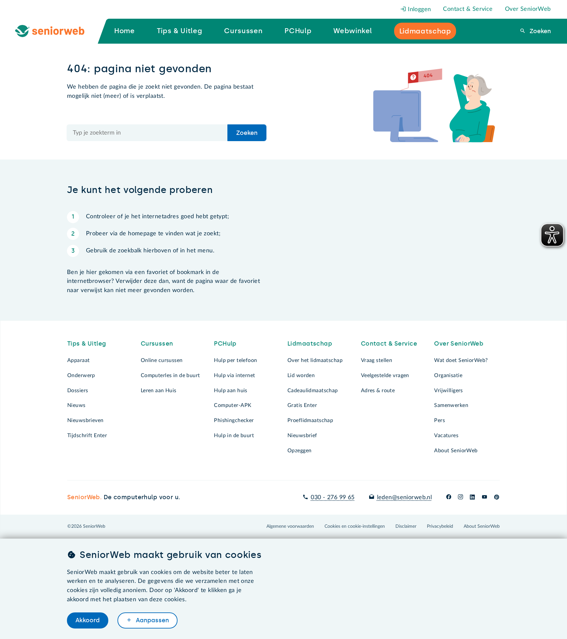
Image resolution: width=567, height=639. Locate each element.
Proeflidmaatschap (310, 420)
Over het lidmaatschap (315, 360)
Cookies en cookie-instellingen (355, 526)
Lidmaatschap (309, 343)
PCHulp (225, 343)
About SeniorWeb (455, 450)
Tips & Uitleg (86, 343)
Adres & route (378, 390)
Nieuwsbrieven (85, 420)
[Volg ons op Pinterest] (497, 497)
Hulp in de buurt (234, 435)
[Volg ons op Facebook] (449, 497)
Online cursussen (162, 360)
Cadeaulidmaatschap (312, 390)
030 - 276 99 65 (332, 498)
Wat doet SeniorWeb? (461, 360)
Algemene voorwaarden (290, 526)
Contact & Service (468, 9)
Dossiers (77, 390)
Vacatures (446, 435)
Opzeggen (299, 450)
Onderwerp (81, 375)
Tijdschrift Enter (87, 435)
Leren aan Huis (159, 390)
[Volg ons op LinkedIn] (472, 497)
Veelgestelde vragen (385, 375)
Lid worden (301, 375)
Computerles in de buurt (170, 375)
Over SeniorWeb (528, 9)
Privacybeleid (440, 526)
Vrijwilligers (448, 390)
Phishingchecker (234, 420)
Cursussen (157, 343)
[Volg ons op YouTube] (484, 497)
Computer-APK (232, 405)
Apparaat (78, 360)
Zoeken (539, 31)
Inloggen (418, 9)
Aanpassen (151, 620)
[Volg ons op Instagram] (460, 497)
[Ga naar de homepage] (55, 31)
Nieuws (76, 405)
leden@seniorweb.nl (404, 498)
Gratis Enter (302, 405)
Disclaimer (405, 526)
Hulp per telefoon (235, 360)
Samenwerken (451, 405)
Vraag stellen (376, 360)
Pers (439, 420)
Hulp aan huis (230, 390)
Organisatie (448, 375)
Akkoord (87, 620)
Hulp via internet (234, 375)
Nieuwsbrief (302, 435)
